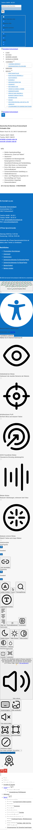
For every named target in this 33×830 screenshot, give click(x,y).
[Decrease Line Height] (1, 579)
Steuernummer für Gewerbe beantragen (20, 106)
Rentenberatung (13, 86)
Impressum (7, 254)
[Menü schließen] (0, 774)
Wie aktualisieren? (24, 663)
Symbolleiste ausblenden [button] (7, 335)
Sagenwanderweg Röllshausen (17, 66)
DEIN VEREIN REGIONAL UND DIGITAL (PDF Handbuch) (18, 103)
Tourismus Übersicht (14, 64)
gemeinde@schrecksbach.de (13, 220)
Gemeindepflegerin (13, 91)
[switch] (1, 378)
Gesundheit (11, 84)
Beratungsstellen (13, 73)
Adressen (6, 794)
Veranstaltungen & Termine (16, 89)
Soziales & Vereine (9, 784)
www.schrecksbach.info (10, 222)
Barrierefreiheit (8, 265)
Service (6, 797)
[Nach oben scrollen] (2, 771)
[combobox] (16, 286)
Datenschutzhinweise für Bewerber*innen (16, 260)
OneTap (12, 332)
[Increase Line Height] (1, 572)
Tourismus (7, 788)
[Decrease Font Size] (1, 554)
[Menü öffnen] (3, 115)
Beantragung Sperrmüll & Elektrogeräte (15, 76)
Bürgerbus (11, 80)
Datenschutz (8, 257)
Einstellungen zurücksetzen (8, 752)
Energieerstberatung (14, 82)
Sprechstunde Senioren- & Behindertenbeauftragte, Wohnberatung (15, 95)
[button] (0, 292)
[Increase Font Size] (1, 547)
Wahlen (10, 99)
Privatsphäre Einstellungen (12, 251)
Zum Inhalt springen (6, 750)
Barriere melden (8, 268)
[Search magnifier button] (2, 11)
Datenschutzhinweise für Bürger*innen (15, 262)
